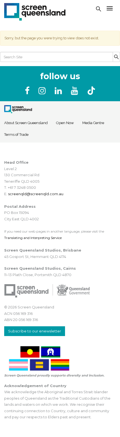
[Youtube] (75, 91)
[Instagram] (43, 91)
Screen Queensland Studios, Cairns (40, 268)
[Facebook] (28, 91)
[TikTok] (91, 91)
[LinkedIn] (59, 91)
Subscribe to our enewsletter (34, 331)
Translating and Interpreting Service (33, 238)
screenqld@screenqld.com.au (35, 194)
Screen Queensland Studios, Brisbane (42, 250)
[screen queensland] (35, 11)
